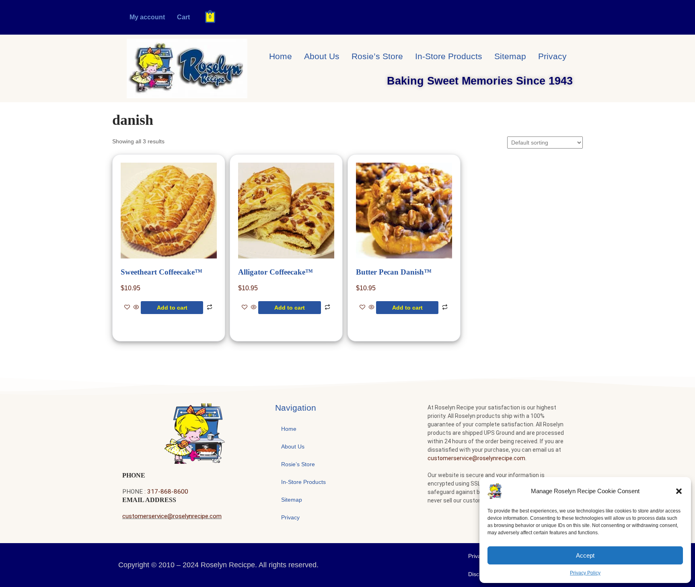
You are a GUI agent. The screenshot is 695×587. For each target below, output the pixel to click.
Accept (585, 555)
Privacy (552, 56)
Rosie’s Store (377, 56)
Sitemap (510, 56)
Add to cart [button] (172, 307)
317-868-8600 (167, 491)
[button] (679, 491)
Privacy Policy (585, 573)
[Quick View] (136, 307)
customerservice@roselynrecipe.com (172, 516)
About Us (321, 56)
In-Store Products (448, 56)
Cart (183, 17)
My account (147, 17)
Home (280, 56)
